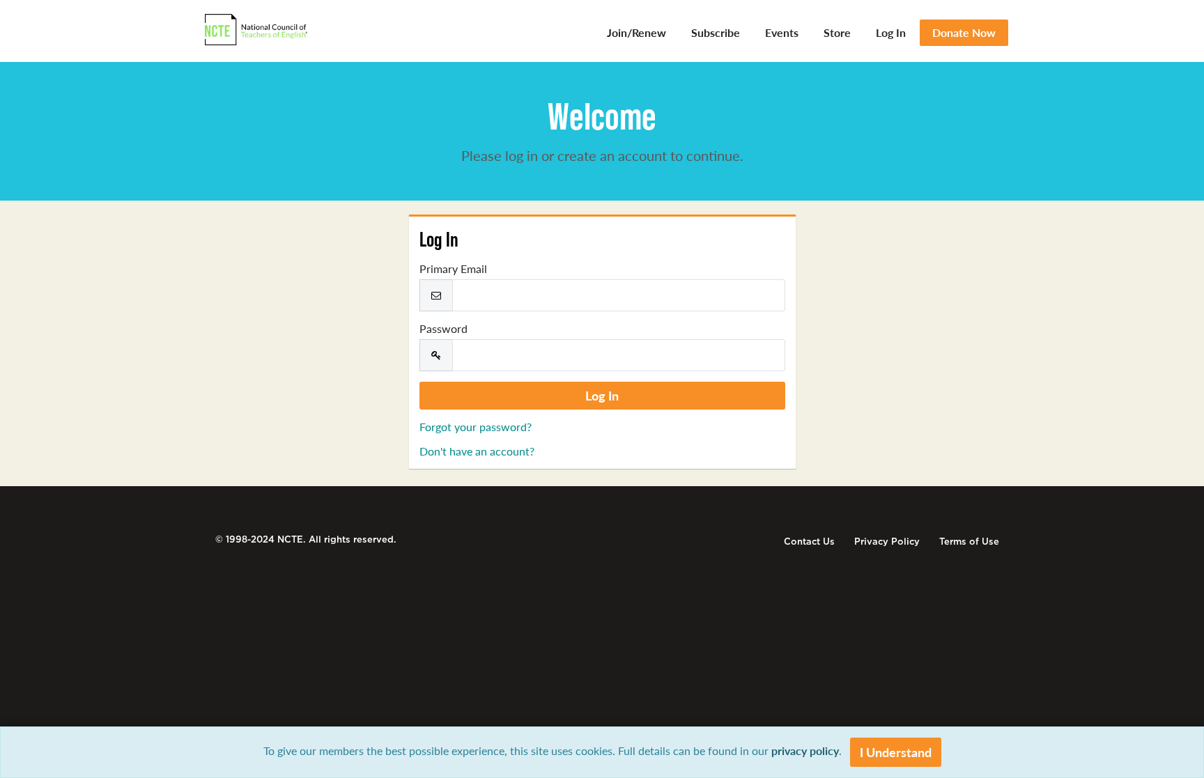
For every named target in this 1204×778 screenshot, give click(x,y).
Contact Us (809, 541)
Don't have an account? (476, 451)
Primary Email (453, 269)
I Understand (896, 752)
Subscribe (715, 32)
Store (837, 32)
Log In (891, 32)
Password (443, 329)
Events (781, 32)
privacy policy (805, 750)
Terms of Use (969, 541)
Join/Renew (636, 32)
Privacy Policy (887, 541)
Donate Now (964, 32)
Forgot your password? (475, 427)
